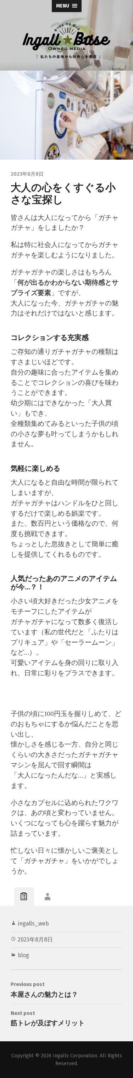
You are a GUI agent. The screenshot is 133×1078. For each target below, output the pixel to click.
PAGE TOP (122, 1039)
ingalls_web (33, 923)
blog (23, 955)
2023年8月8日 (35, 939)
